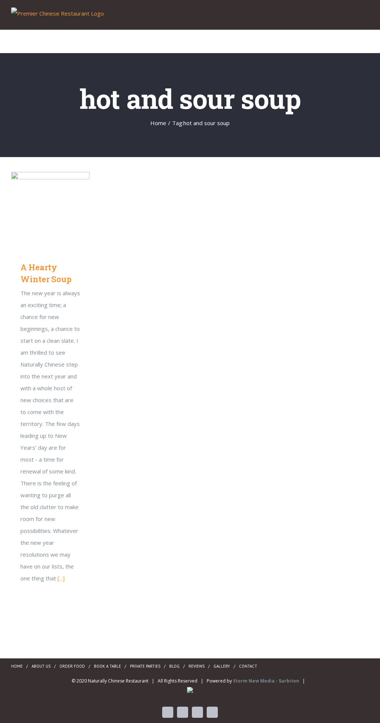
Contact (248, 666)
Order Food (72, 666)
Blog (174, 666)
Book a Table (107, 666)
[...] (61, 578)
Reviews (196, 666)
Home (17, 666)
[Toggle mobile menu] (366, 18)
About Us (41, 666)
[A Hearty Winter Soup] (50, 211)
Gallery (61, 211)
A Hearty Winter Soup (39, 211)
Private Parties (145, 666)
